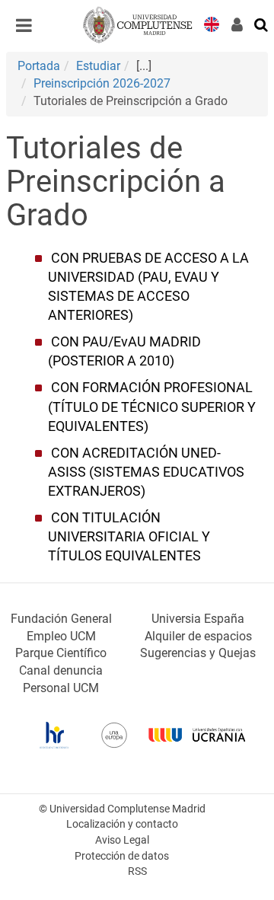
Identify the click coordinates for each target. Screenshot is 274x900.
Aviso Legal (122, 840)
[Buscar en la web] (262, 24)
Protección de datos (122, 856)
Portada (39, 66)
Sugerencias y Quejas (198, 653)
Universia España (197, 618)
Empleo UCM (61, 636)
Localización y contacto (122, 824)
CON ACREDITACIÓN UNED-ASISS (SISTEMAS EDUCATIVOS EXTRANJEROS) (146, 472)
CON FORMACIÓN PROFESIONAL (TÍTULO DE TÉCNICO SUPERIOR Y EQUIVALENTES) (152, 406)
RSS (137, 871)
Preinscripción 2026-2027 (101, 83)
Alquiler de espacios (198, 636)
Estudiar (98, 66)
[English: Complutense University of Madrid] (211, 23)
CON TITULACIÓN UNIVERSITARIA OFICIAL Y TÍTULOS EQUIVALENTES (129, 536)
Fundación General (61, 618)
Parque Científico (61, 653)
